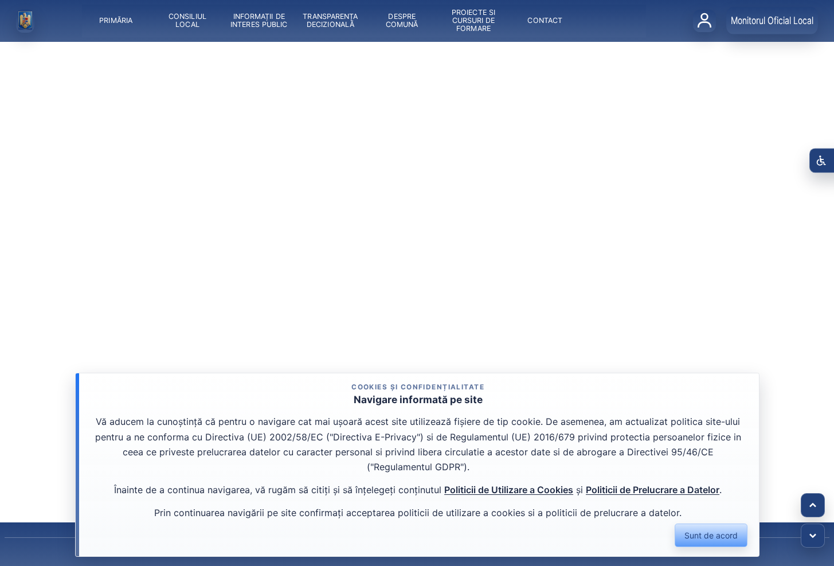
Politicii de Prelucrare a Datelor (652, 489)
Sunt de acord (711, 535)
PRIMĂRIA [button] (115, 20)
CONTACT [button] (544, 20)
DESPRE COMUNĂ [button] (401, 20)
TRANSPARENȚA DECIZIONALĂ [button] (330, 20)
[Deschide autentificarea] (704, 21)
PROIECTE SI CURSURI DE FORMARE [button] (473, 20)
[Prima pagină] (25, 21)
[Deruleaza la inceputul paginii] (813, 505)
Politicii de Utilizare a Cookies (508, 489)
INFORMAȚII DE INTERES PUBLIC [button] (258, 20)
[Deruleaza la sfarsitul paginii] (813, 536)
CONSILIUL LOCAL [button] (187, 20)
